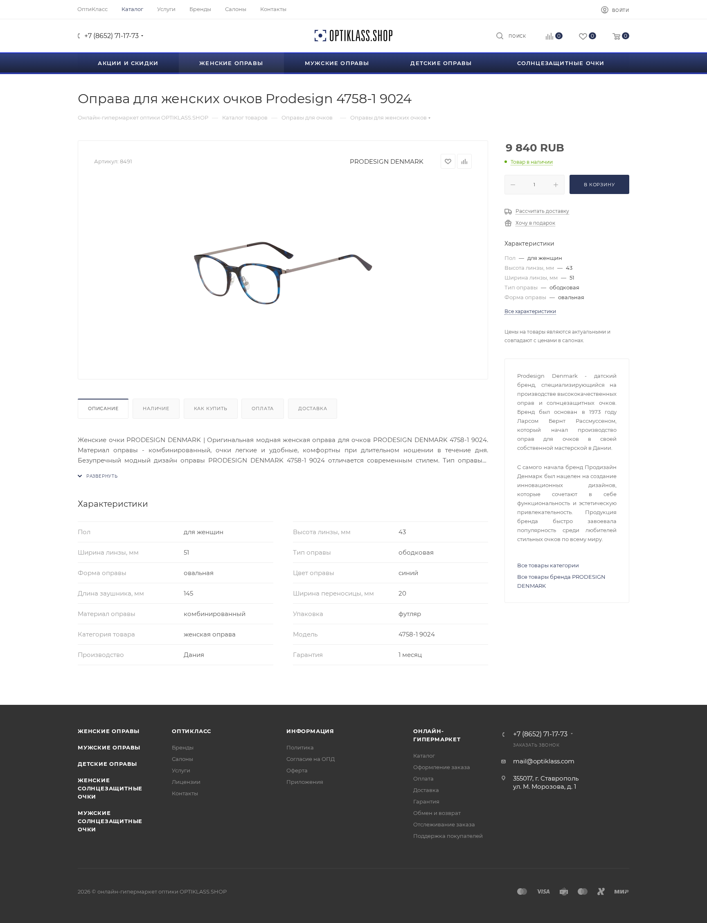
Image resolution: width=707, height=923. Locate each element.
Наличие (156, 408)
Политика (300, 747)
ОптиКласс (191, 731)
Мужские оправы (109, 747)
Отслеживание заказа (444, 824)
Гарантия (426, 801)
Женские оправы (109, 731)
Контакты (185, 793)
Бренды (183, 747)
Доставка (312, 408)
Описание (103, 408)
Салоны (182, 759)
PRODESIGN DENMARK (386, 161)
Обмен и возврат (437, 813)
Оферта (297, 770)
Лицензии (186, 782)
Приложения (304, 782)
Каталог (424, 755)
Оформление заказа (441, 767)
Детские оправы (107, 764)
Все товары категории (548, 565)
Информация (310, 731)
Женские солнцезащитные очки (110, 788)
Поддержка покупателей (448, 836)
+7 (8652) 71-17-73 (111, 36)
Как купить (210, 408)
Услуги (181, 770)
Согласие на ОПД (310, 759)
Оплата (263, 408)
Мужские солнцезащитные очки (110, 821)
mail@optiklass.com (543, 761)
